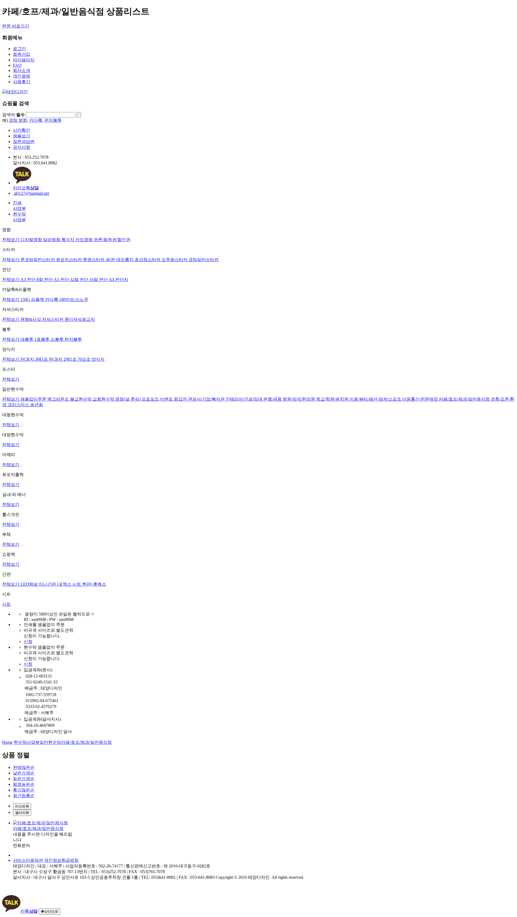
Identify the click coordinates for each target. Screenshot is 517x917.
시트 (6, 604)
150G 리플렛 (32, 299)
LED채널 (29, 584)
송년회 (36, 404)
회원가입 (21, 54)
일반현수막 (50, 742)
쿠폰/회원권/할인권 (112, 239)
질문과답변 (23, 141)
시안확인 (21, 130)
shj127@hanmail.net (31, 193)
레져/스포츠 (390, 399)
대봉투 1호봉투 (35, 339)
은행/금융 (273, 399)
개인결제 (21, 76)
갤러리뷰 (22, 813)
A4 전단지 (118, 279)
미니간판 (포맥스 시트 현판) (66, 584)
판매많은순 (23, 767)
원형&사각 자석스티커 (42, 319)
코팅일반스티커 (203, 259)
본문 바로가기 (15, 26)
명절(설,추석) (128, 399)
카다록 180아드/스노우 (66, 299)
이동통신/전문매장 (420, 399)
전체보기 (11, 239)
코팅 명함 (18, 120)
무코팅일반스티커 (38, 259)
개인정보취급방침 (61, 860)
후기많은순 (23, 790)
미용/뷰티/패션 (364, 399)
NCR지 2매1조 (63, 359)
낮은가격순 (23, 773)
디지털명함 (31, 239)
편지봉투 (53, 120)
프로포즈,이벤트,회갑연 (165, 399)
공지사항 (21, 147)
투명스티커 (94, 259)
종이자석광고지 (80, 319)
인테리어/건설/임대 (244, 399)
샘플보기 (21, 136)
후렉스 (99, 584)
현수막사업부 (27, 742)
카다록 (35, 120)
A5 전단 (62, 279)
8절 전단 (45, 279)
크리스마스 (19, 404)
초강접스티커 (148, 259)
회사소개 (21, 70)
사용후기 (21, 81)
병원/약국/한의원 (299, 399)
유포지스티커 (69, 259)
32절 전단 (79, 279)
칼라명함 (52, 239)
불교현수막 (81, 399)
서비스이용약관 (28, 860)
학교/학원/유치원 (333, 399)
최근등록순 (23, 795)
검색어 (13, 114)
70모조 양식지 (91, 359)
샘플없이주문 (33, 399)
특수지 (68, 239)
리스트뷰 (22, 806)
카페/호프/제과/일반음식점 (465, 399)
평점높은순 (23, 784)
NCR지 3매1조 (34, 359)
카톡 (29, 911)
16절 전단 (99, 279)
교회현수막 (104, 399)
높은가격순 (23, 778)
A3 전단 (28, 279)
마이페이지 (23, 60)
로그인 (19, 48)
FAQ (17, 65)
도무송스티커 (175, 259)
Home (7, 742)
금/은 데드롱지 (120, 259)
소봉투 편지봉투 (66, 339)
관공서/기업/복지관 (207, 399)
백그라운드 (58, 399)
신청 (28, 641)
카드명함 (84, 239)
